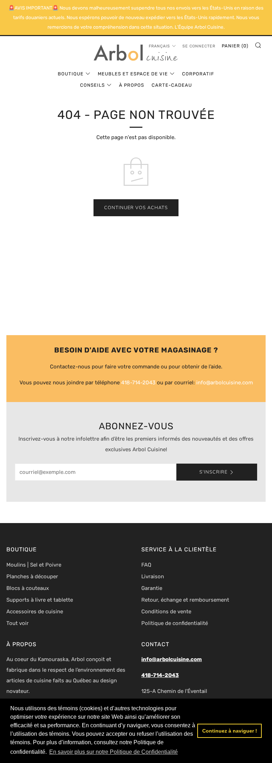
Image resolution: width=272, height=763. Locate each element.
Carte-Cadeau (172, 85)
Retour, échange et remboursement (185, 600)
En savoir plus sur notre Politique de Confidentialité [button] (113, 752)
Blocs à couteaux (27, 588)
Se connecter (198, 46)
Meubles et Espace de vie (133, 73)
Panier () (235, 45)
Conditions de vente (166, 611)
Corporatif (198, 73)
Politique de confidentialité (174, 623)
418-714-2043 (138, 382)
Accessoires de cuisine (34, 611)
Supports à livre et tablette (39, 600)
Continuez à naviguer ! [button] (229, 731)
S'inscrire (213, 472)
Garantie (151, 588)
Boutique (71, 73)
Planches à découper (32, 576)
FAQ (146, 565)
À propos (131, 85)
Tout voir (17, 623)
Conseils (92, 85)
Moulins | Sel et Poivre (33, 565)
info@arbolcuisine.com (224, 382)
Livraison (152, 576)
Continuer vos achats (136, 208)
